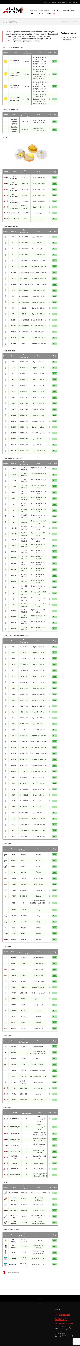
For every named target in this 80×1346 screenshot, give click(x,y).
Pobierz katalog (13, 1272)
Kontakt (48, 13)
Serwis (32, 13)
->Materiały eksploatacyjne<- (39, 10)
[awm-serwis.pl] (12, 10)
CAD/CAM (40, 13)
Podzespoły (56, 10)
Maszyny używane (69, 10)
